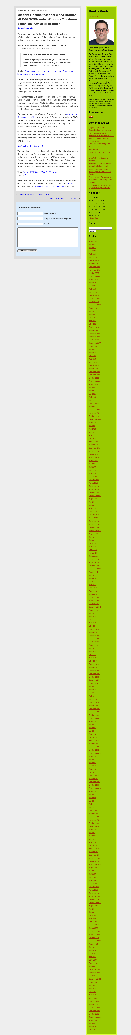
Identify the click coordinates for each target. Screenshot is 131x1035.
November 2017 (94, 562)
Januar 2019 (93, 518)
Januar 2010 (93, 851)
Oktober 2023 (94, 340)
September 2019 (95, 495)
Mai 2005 (92, 1029)
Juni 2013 (92, 727)
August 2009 (93, 867)
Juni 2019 (92, 505)
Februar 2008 (94, 925)
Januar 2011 (93, 813)
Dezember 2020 (94, 448)
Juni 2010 (92, 836)
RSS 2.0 (71, 183)
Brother (26, 172)
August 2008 (93, 905)
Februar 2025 (94, 295)
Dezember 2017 (94, 559)
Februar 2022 (94, 403)
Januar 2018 (93, 556)
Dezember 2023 (94, 333)
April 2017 (92, 584)
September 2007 (95, 941)
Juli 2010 (92, 832)
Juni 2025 (92, 282)
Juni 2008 (92, 912)
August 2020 (93, 460)
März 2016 (93, 626)
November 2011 (94, 781)
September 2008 (95, 902)
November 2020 (94, 451)
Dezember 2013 (94, 708)
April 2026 (92, 254)
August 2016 (93, 610)
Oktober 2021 (94, 416)
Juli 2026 (92, 244)
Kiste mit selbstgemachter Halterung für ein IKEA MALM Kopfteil (100, 171)
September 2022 (95, 381)
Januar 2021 (93, 444)
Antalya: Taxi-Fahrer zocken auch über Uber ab (101, 148)
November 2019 (94, 489)
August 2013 (93, 721)
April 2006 (92, 995)
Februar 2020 (94, 479)
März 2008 (93, 921)
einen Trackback (58, 186)
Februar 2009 (94, 886)
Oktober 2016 (94, 603)
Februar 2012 (94, 775)
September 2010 (95, 826)
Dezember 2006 (94, 969)
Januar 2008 (93, 928)
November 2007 (94, 934)
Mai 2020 (92, 470)
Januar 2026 (93, 263)
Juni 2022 (92, 390)
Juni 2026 (92, 247)
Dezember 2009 (94, 855)
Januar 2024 (93, 330)
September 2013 (95, 718)
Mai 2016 (92, 619)
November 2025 (94, 270)
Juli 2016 (92, 613)
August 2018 (93, 534)
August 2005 (93, 1020)
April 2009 (92, 880)
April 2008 (92, 918)
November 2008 (94, 896)
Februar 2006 (94, 1001)
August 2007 (93, 944)
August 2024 (93, 308)
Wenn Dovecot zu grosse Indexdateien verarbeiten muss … (101, 134)
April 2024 (92, 320)
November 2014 (94, 673)
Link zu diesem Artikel (25, 28)
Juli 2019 (92, 502)
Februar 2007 (94, 963)
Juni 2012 (92, 762)
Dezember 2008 (94, 893)
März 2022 (93, 400)
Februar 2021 (94, 441)
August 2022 (93, 384)
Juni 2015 (92, 651)
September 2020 (95, 457)
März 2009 (93, 883)
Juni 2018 (92, 540)
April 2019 (92, 508)
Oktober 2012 (94, 750)
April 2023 (92, 359)
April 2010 (92, 842)
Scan (37, 172)
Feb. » (97, 218)
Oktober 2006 (94, 975)
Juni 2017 (92, 578)
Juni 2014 (92, 689)
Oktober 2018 (94, 527)
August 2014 (93, 683)
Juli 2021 (92, 425)
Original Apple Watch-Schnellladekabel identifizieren (100, 128)
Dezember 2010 (94, 817)
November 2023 (94, 336)
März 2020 (93, 476)
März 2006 (93, 998)
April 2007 (92, 956)
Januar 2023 (93, 368)
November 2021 (94, 413)
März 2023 (93, 362)
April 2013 (92, 734)
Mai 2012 (92, 766)
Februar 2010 (94, 848)
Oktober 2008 (94, 899)
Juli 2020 (92, 464)
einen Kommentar (41, 186)
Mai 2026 (92, 251)
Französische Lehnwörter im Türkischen (99, 153)
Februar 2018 (94, 553)
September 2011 (95, 788)
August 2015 (93, 645)
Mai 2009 (92, 877)
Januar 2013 (93, 743)
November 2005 (94, 1010)
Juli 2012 (92, 759)
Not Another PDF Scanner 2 (30, 145)
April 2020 (92, 473)
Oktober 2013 (94, 715)
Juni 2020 (92, 467)
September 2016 (95, 607)
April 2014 (92, 696)
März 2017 (93, 588)
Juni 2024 (92, 314)
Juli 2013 (92, 724)
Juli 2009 (92, 871)
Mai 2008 (92, 915)
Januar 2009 (93, 890)
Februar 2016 (94, 629)
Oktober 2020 (94, 454)
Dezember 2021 (94, 410)
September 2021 (95, 419)
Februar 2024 (94, 327)
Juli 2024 (92, 311)
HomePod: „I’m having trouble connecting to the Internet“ (100, 164)
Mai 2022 (92, 394)
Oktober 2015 (94, 642)
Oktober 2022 (94, 378)
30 (97, 215)
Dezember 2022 (94, 371)
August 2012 (93, 756)
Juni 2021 (92, 429)
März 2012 (93, 772)
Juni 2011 (92, 797)
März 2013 (93, 737)
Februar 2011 (94, 810)
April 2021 (92, 435)
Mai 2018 (92, 543)
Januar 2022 (93, 406)
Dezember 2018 (94, 521)
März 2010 (93, 845)
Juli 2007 (92, 947)
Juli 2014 (92, 686)
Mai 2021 (92, 432)
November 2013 (94, 712)
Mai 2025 (92, 286)
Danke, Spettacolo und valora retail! (34, 194)
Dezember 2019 (94, 486)
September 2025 (95, 276)
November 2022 (94, 374)
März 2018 (93, 549)
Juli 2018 (92, 537)
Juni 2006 (92, 988)
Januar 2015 (93, 667)
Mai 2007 (92, 953)
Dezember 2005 (94, 1007)
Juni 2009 (92, 874)
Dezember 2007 (94, 931)
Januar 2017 (93, 594)
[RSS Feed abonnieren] (91, 117)
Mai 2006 (92, 991)
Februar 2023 (94, 365)
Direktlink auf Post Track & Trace (63, 198)
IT (25, 175)
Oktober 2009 (94, 861)
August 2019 (93, 498)
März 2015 (93, 661)
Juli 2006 (92, 985)
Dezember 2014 (94, 670)
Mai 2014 (92, 692)
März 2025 (93, 292)
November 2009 (94, 858)
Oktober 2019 (94, 492)
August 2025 (93, 279)
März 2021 (93, 438)
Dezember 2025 (94, 266)
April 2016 (92, 622)
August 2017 (93, 572)
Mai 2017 (92, 581)
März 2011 (93, 807)
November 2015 (94, 638)
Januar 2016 (93, 632)
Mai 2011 (92, 801)
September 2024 (95, 305)
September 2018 (95, 530)
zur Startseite (94, 16)
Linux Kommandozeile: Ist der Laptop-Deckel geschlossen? (100, 186)
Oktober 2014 (94, 677)
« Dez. (91, 218)
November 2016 (94, 600)
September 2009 (95, 864)
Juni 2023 (92, 352)
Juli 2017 (92, 575)
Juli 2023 (92, 349)
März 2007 (93, 960)
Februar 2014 (94, 702)
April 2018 (92, 546)
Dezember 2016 (94, 597)
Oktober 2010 (94, 823)
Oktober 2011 (94, 785)
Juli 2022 (92, 387)
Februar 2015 (94, 664)
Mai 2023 (92, 355)
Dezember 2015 (94, 635)
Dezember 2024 (94, 298)
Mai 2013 (92, 731)
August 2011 (93, 791)
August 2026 (93, 241)
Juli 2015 (92, 648)
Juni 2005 (92, 1026)
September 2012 (95, 753)
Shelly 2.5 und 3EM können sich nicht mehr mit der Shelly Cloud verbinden (101, 179)
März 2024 (93, 324)
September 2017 (95, 568)
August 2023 (93, 346)
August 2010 (93, 829)
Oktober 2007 (94, 937)
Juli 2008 (92, 909)
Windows (53, 172)
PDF (32, 172)
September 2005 (95, 1017)
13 (90, 209)
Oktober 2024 (94, 301)
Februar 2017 (94, 591)
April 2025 (92, 289)
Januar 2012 (93, 778)
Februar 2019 (94, 514)
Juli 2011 (92, 794)
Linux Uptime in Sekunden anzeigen (98, 159)
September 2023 (95, 343)
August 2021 (93, 422)
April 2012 (92, 769)
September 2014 (95, 680)
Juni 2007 (92, 950)
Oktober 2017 (94, 565)
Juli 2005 (92, 1023)
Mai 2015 (92, 654)
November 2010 (94, 820)
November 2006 (94, 972)
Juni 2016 (92, 616)
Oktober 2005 (94, 1014)
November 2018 (94, 524)
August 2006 (93, 982)
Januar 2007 (93, 966)
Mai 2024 (92, 317)
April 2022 (92, 397)
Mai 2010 (92, 839)
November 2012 (94, 747)
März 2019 (93, 511)
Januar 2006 (93, 1004)
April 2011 (92, 804)
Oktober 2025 (94, 273)
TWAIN (44, 172)
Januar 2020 (93, 483)
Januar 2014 (93, 705)
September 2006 (95, 979)
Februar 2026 (94, 260)
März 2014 (93, 699)
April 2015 (92, 658)
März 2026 (93, 257)
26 (104, 212)
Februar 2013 (94, 740)
